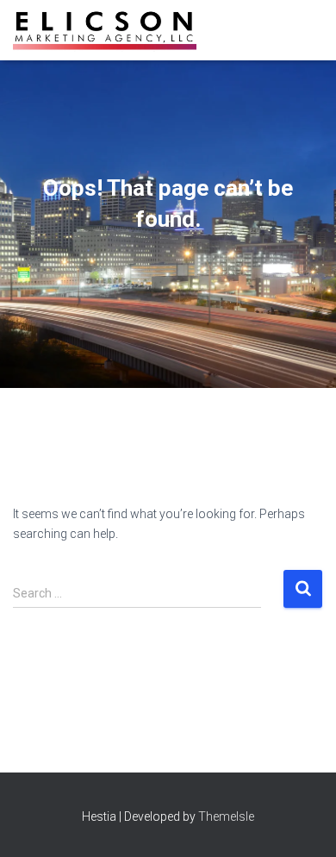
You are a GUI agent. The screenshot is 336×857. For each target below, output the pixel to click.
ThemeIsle (226, 816)
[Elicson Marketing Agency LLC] (111, 30)
